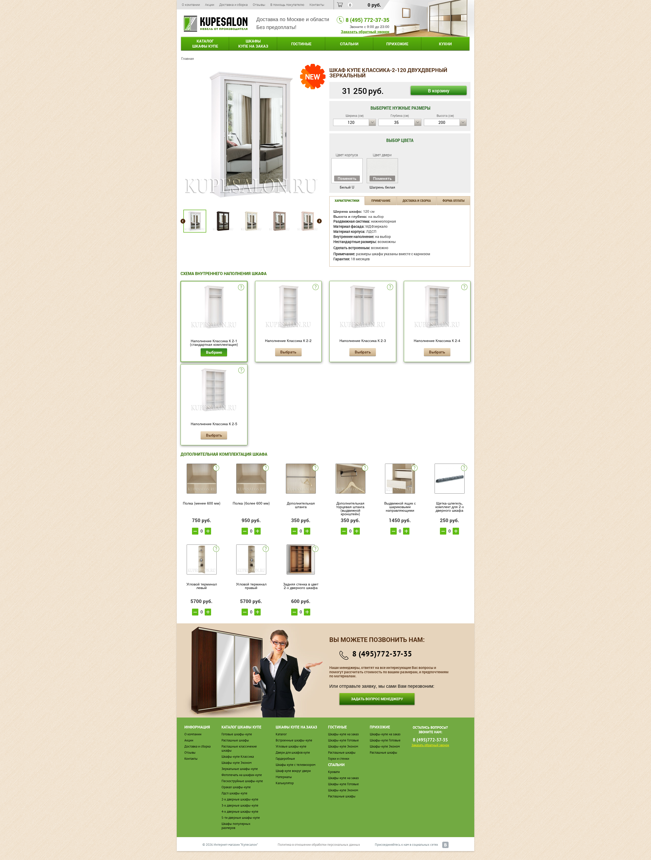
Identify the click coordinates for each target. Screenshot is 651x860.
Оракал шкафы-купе (236, 787)
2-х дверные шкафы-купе (239, 799)
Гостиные (301, 43)
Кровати (334, 772)
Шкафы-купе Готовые (343, 740)
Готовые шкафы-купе (236, 734)
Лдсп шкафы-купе (234, 793)
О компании (191, 4)
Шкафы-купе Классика (237, 756)
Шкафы (253, 43)
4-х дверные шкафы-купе (239, 811)
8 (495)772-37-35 (382, 653)
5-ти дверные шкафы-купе (240, 817)
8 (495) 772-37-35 (367, 19)
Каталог (205, 43)
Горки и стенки (338, 758)
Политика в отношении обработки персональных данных (319, 844)
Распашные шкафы (235, 740)
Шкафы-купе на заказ (343, 734)
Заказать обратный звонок (365, 31)
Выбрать (288, 351)
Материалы (284, 777)
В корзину (438, 91)
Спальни (349, 43)
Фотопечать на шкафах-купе (241, 775)
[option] (251, 134)
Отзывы (259, 4)
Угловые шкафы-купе (291, 746)
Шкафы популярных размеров (235, 826)
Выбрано (214, 352)
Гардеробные (285, 758)
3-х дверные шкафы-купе (239, 805)
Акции (209, 4)
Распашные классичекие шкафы (239, 748)
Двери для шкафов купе (293, 752)
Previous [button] (183, 221)
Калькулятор (285, 783)
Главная (187, 58)
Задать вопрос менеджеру (377, 698)
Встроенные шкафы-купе (294, 740)
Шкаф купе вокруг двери (293, 771)
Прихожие (397, 43)
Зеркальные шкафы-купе (239, 769)
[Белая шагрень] (251, 133)
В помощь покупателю (287, 4)
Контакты (316, 4)
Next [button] (319, 221)
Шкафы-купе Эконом (236, 763)
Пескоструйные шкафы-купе (242, 781)
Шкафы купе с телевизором (295, 765)
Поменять (347, 178)
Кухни (445, 43)
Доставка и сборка (233, 4)
